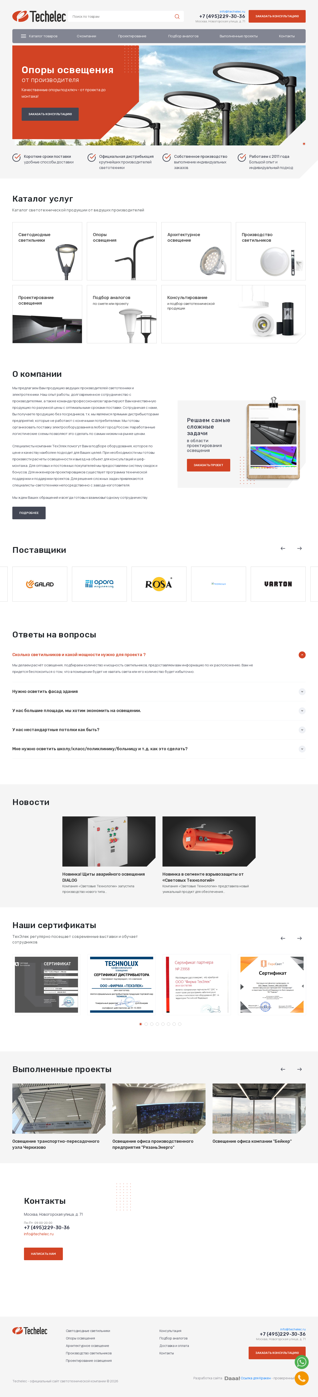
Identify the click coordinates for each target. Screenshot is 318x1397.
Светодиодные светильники (88, 1330)
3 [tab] (151, 1024)
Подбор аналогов (183, 36)
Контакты (287, 36)
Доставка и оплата (174, 1345)
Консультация (170, 1330)
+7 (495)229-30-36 (222, 16)
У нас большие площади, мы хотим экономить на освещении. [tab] (76, 710)
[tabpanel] (159, 95)
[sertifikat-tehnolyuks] (122, 984)
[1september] (272, 984)
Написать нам (43, 1254)
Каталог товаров (42, 36)
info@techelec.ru (232, 11)
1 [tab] (304, 143)
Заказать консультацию (277, 16)
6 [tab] (168, 1024)
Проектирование (132, 36)
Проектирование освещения (89, 1360)
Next (299, 548)
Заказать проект (208, 465)
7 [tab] (174, 1024)
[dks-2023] (197, 984)
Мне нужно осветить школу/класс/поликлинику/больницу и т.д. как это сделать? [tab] (100, 749)
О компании (86, 36)
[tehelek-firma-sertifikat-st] (46, 984)
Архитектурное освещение (87, 1345)
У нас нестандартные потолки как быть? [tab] (55, 729)
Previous (283, 548)
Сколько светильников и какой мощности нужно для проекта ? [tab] (79, 654)
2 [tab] (146, 1024)
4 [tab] (157, 1024)
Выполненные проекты (239, 36)
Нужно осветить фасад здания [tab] (45, 691)
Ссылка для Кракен (256, 1378)
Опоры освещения (80, 1338)
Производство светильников (89, 1353)
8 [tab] (179, 1024)
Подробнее (29, 513)
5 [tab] (163, 1024)
